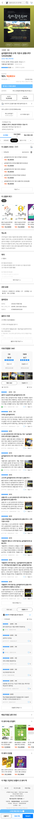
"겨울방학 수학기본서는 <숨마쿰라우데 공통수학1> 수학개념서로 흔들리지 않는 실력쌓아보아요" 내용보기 (17, 568)
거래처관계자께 (22, 803)
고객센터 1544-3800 (11, 792)
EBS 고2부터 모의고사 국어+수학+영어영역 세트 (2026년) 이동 (7, 765)
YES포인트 (4, 79)
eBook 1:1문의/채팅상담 (16, 796)
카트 (31, 3)
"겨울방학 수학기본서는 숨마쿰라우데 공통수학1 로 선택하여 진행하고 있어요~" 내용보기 (17, 590)
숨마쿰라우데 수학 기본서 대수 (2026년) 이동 (19, 171)
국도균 (20, 62)
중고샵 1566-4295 (18, 794)
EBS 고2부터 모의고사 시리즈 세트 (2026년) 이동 (20, 765)
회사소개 (15, 803)
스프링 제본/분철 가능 (16, 811)
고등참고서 (11, 291)
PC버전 (10, 803)
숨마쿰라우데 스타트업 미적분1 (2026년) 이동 (19, 177)
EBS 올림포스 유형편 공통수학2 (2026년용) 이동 (20, 736)
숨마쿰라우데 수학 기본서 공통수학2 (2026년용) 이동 (19, 183)
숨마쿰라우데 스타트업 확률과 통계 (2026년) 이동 (19, 165)
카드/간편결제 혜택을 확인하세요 (22, 91)
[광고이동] (27, 3)
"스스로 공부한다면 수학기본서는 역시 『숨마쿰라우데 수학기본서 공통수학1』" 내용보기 (17, 440)
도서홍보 (15, 805)
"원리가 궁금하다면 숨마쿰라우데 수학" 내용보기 (17, 399)
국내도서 (4, 291)
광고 (20, 805)
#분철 (3, 200)
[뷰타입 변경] (31, 152)
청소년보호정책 (24, 801)
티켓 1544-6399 (23, 792)
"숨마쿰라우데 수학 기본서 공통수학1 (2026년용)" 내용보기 (17, 461)
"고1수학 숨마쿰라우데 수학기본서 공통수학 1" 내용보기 (17, 482)
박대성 (12, 62)
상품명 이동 (7, 216)
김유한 (16, 62)
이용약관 (8, 801)
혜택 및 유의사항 (9, 368)
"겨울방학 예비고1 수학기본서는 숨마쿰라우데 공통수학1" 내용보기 (17, 546)
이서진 (3, 62)
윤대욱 (7, 62)
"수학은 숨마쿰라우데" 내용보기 (17, 419)
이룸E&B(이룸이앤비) (7, 64)
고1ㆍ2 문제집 (25, 291)
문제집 (18, 291)
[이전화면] (2, 3)
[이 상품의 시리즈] (31, 147)
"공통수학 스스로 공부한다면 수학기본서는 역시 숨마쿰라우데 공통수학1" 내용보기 (17, 503)
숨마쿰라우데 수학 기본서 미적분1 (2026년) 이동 (19, 159)
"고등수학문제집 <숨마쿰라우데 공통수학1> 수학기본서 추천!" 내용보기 (17, 525)
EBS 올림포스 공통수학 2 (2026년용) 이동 (7, 737)
